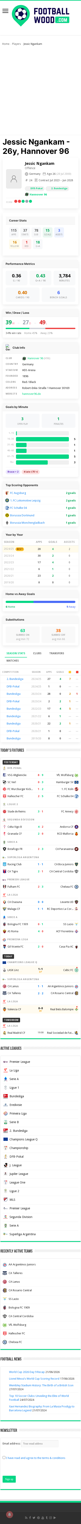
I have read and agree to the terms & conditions (35, 1458)
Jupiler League (19, 1174)
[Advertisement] (40, 92)
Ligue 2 (14, 1191)
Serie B (14, 1122)
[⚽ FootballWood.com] (40, 15)
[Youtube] (42, 1517)
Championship (19, 1148)
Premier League (20, 1061)
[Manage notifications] (9, 1514)
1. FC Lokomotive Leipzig (25, 500)
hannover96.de (31, 393)
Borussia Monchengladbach (27, 522)
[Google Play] (54, 1517)
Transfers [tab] (56, 653)
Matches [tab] (12, 660)
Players (16, 43)
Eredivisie (16, 1105)
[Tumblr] (46, 1517)
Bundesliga (14, 693)
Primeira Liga (18, 1113)
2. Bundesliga (59, 188)
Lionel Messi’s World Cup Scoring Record (34, 1378)
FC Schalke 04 (18, 507)
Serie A (14, 1079)
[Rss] (26, 1517)
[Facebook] (30, 1517)
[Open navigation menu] (5, 11)
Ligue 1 (14, 1087)
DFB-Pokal (36, 188)
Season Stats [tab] (15, 653)
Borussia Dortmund (22, 515)
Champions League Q (24, 1139)
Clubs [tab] (37, 653)
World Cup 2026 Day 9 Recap (27, 1372)
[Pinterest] (38, 1517)
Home (5, 43)
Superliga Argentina (23, 1234)
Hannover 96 (38, 194)
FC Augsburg (18, 493)
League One (17, 1182)
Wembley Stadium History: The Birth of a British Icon (41, 1385)
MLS (12, 1199)
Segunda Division (21, 1217)
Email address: (12, 1443)
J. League (16, 1165)
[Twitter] (34, 1517)
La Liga (14, 1070)
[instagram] (50, 1517)
